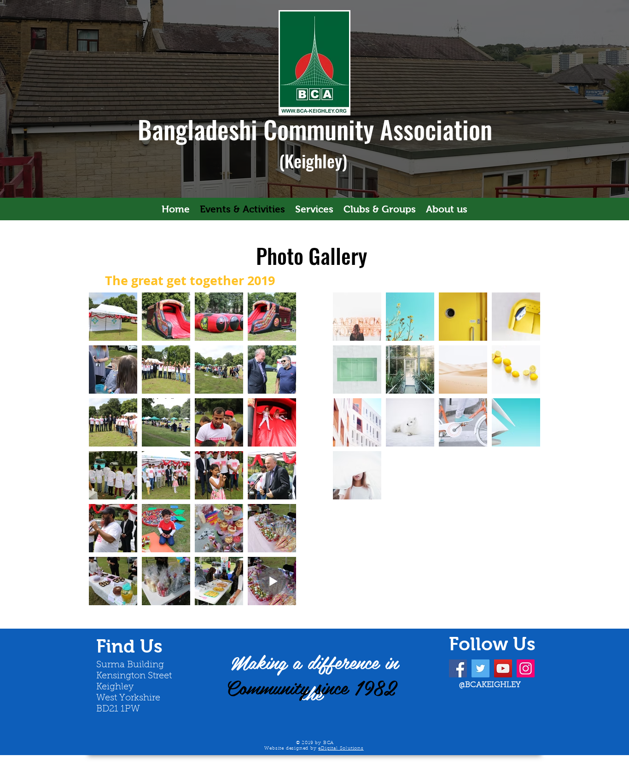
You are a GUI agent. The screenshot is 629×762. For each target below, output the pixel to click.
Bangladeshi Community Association (315, 129)
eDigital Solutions (340, 748)
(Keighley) (315, 160)
